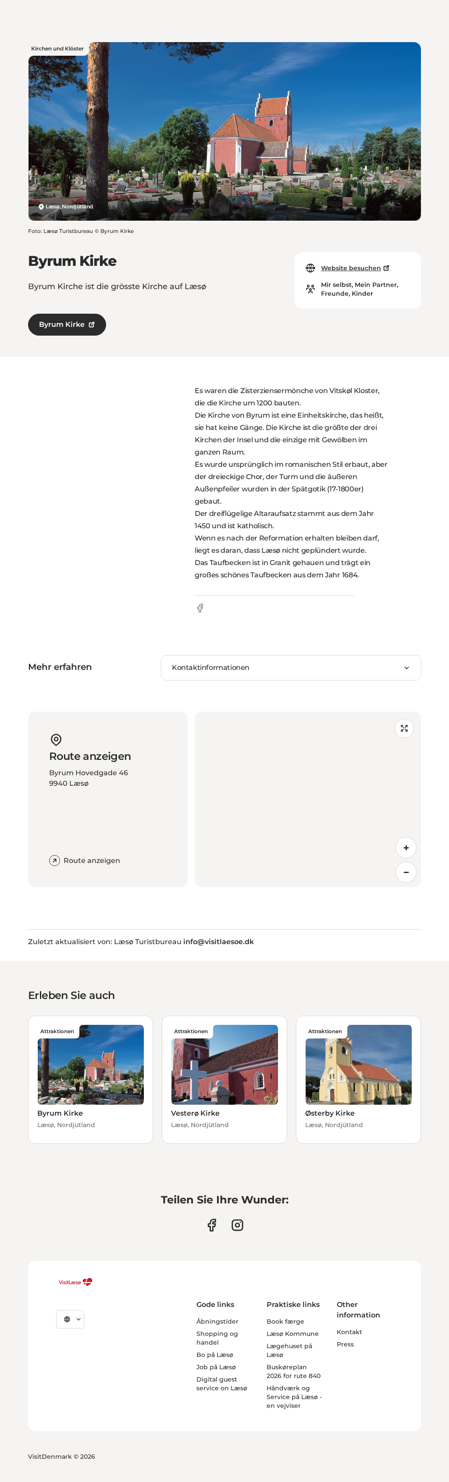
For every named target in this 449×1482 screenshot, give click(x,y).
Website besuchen (351, 268)
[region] (308, 799)
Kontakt (349, 1332)
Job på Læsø (216, 1367)
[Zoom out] (406, 872)
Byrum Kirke (62, 324)
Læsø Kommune (293, 1334)
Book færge (285, 1321)
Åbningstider (217, 1321)
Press (345, 1344)
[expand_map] (404, 728)
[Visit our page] (211, 1225)
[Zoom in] (406, 847)
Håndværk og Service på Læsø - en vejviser (294, 1397)
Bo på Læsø (214, 1355)
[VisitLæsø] (75, 1282)
